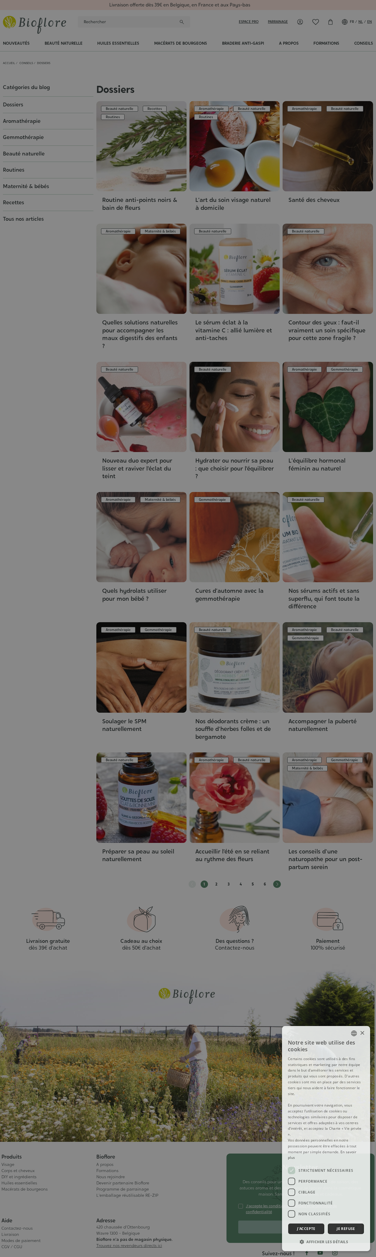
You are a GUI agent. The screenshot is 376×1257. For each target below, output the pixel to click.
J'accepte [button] (306, 1228)
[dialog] (326, 1138)
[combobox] (354, 1033)
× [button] (362, 1033)
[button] (326, 1241)
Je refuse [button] (346, 1228)
